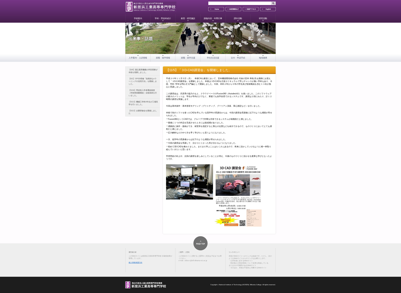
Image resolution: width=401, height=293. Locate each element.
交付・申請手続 (238, 58)
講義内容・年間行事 (213, 18)
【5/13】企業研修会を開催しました (143, 112)
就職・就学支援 (188, 58)
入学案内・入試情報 (138, 58)
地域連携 (263, 58)
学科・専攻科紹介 (163, 18)
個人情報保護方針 (135, 262)
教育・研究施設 (188, 18)
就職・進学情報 (163, 58)
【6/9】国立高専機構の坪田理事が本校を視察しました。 (143, 71)
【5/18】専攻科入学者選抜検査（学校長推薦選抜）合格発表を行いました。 (143, 93)
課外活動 (238, 18)
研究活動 (263, 18)
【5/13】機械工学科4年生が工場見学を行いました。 (143, 103)
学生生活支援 (213, 58)
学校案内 (138, 18)
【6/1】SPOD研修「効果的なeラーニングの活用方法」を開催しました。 (143, 81)
